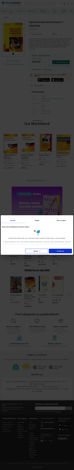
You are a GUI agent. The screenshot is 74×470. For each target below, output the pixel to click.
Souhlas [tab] (12, 220)
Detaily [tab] (37, 220)
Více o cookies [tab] (61, 220)
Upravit (35, 251)
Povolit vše (60, 251)
